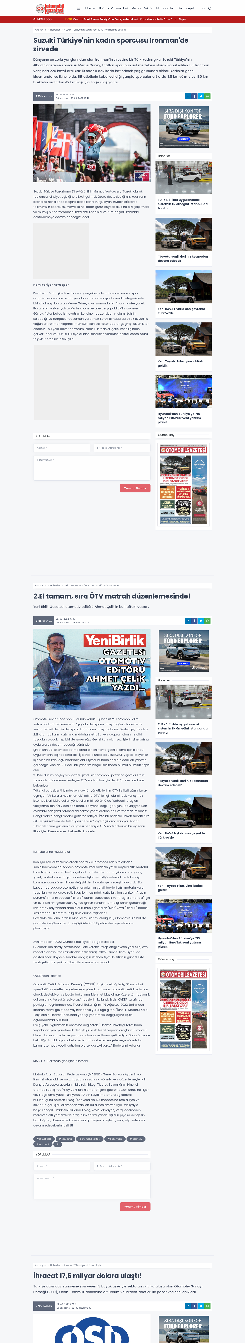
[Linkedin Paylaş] (188, 96)
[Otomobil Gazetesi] (50, 8)
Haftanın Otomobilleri (113, 8)
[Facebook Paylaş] (194, 96)
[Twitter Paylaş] (201, 96)
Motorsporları (165, 8)
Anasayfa (40, 29)
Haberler (89, 8)
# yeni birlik (65, 1138)
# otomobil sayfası (89, 1138)
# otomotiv (136, 1138)
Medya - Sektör (142, 8)
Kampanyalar (187, 8)
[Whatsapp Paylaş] (207, 96)
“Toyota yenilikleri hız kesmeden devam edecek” (102, 19)
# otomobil (43, 1144)
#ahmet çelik (44, 1138)
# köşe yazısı (115, 1138)
